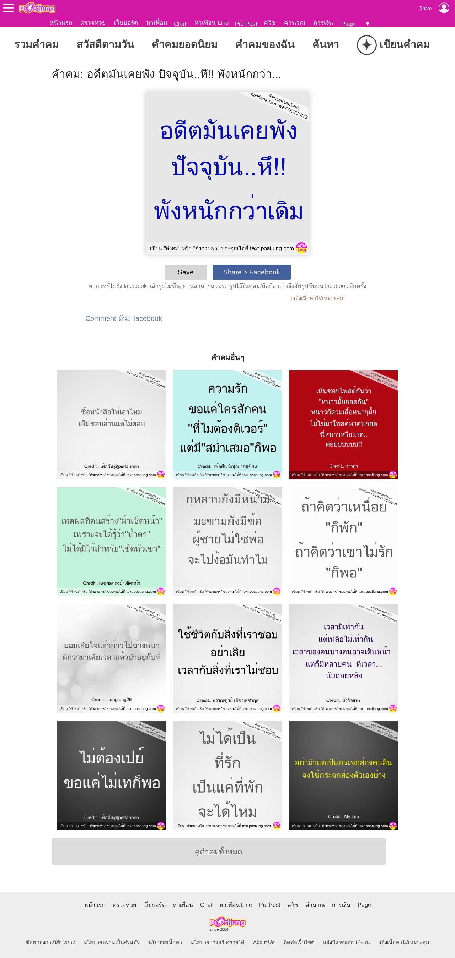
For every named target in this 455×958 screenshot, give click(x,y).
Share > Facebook (251, 272)
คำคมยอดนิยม (185, 44)
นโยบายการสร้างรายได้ (218, 942)
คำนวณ (294, 22)
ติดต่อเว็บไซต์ (299, 942)
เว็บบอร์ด (126, 22)
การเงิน (323, 22)
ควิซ (270, 22)
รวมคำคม (36, 44)
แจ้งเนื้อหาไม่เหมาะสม (403, 942)
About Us (264, 942)
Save (186, 272)
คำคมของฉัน (265, 44)
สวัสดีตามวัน (105, 44)
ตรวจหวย (93, 22)
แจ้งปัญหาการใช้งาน (346, 942)
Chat (180, 23)
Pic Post (246, 23)
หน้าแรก (61, 22)
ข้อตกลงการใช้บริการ (50, 942)
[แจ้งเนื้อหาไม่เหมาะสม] (318, 298)
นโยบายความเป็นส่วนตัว (112, 942)
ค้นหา (325, 44)
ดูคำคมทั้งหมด (218, 852)
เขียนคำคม (395, 45)
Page (348, 23)
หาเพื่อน (156, 22)
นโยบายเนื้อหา (165, 942)
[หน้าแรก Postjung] (37, 8)
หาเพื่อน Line (211, 22)
